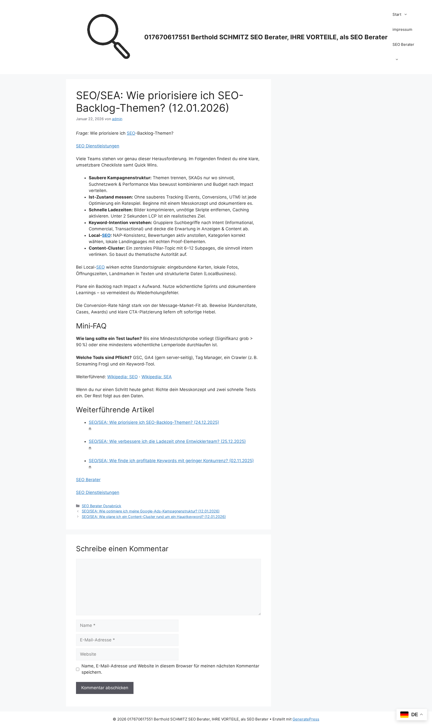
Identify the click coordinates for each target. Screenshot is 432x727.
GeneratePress (305, 719)
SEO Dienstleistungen (97, 145)
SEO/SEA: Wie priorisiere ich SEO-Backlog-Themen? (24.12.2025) (154, 422)
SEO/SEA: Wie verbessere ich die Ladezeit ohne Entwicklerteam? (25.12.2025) (167, 441)
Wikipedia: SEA (157, 376)
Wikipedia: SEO (122, 376)
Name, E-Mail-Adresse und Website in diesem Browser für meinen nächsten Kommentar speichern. (170, 669)
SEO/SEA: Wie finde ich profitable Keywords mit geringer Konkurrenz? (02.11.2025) (171, 460)
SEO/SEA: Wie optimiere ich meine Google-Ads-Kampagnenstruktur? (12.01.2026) (151, 511)
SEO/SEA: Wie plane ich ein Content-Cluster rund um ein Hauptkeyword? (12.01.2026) (154, 516)
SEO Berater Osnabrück (101, 506)
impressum (402, 29)
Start (396, 14)
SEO (131, 133)
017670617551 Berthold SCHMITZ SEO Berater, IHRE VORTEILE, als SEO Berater (266, 37)
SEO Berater (403, 44)
